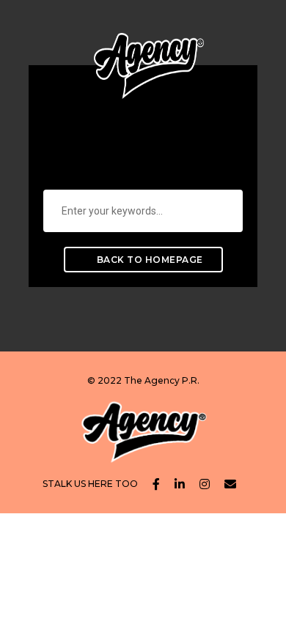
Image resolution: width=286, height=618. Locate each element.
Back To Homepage (148, 259)
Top (273, 605)
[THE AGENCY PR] (149, 54)
